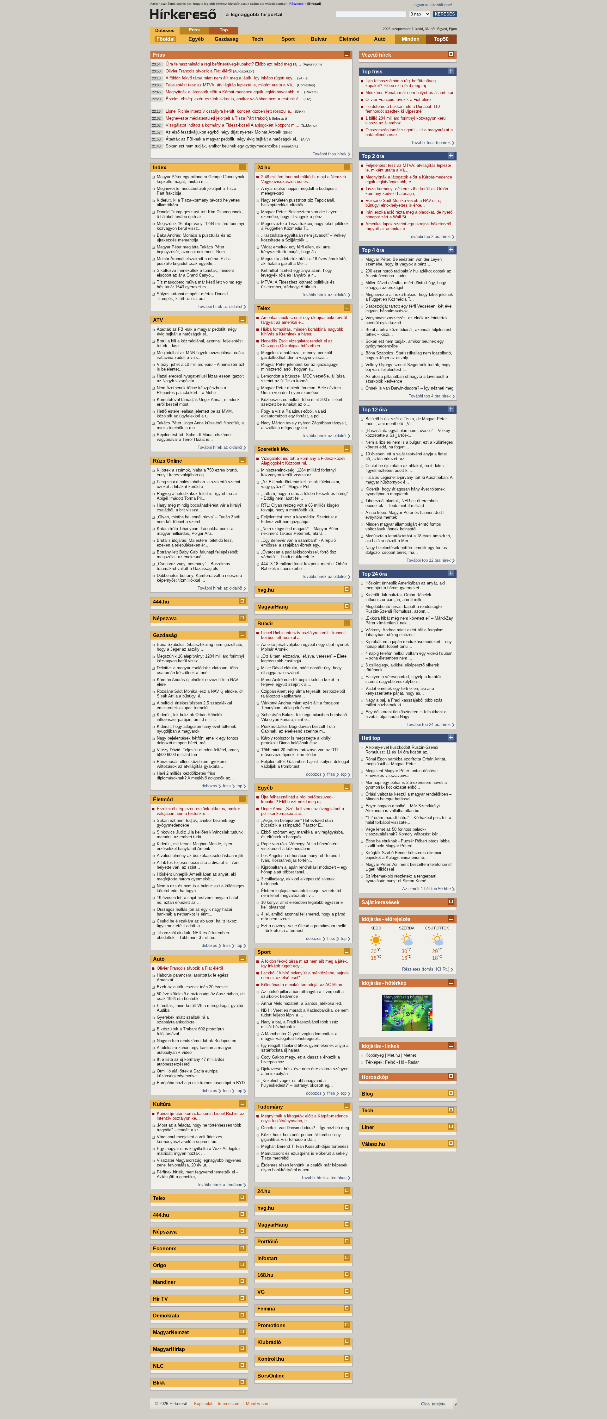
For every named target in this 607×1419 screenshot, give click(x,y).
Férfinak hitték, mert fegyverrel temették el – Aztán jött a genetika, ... (197, 1174)
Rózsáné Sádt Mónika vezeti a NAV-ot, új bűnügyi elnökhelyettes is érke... (403, 203)
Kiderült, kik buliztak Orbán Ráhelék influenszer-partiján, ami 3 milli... (398, 597)
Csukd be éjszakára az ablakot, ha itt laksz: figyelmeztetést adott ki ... (405, 468)
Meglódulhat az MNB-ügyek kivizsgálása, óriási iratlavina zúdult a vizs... (200, 355)
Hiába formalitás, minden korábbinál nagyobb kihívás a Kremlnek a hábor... (302, 331)
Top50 (441, 39)
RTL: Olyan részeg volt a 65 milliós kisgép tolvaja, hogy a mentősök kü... (300, 507)
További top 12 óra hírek (429, 560)
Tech (257, 39)
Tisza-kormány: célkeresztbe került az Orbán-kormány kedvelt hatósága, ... (407, 191)
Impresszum (229, 1403)
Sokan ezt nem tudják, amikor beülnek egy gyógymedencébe (222, 146)
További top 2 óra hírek (430, 236)
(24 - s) (303, 78)
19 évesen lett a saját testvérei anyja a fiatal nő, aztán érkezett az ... (406, 456)
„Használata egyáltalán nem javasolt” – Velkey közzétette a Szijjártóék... (407, 433)
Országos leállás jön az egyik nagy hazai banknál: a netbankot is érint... (194, 911)
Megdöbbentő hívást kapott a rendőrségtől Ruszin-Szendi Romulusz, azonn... (404, 609)
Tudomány (270, 1107)
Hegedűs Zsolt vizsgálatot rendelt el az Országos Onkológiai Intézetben (297, 343)
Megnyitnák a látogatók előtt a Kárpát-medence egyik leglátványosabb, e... (235, 92)
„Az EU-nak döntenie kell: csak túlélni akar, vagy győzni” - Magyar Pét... (300, 484)
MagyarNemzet (171, 1332)
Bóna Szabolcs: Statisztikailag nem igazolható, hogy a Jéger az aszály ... (408, 355)
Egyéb (196, 39)
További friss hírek (329, 154)
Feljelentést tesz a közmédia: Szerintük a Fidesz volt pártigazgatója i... (299, 519)
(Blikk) (300, 111)
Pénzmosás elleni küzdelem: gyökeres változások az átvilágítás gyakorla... (192, 764)
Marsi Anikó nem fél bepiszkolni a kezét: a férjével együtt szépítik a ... (300, 682)
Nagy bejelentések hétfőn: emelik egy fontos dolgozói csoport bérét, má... (406, 550)
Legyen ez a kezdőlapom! (432, 5)
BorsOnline (271, 1375)
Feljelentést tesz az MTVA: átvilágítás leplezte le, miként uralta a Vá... (231, 85)
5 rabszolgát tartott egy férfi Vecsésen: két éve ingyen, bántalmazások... (408, 308)
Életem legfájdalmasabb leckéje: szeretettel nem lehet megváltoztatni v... (301, 893)
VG (261, 1292)
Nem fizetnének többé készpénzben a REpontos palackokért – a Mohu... (191, 390)
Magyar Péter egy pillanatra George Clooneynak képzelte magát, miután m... (200, 179)
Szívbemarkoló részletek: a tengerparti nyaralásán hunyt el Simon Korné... (400, 878)
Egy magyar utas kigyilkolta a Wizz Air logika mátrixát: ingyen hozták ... (198, 1151)
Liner (368, 1127)
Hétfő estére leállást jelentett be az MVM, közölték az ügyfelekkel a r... (195, 413)
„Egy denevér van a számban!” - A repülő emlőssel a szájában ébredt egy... (298, 542)
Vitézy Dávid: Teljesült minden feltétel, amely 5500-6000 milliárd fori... (198, 752)
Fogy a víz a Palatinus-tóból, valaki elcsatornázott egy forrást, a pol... (293, 413)
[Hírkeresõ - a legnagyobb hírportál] (216, 14)
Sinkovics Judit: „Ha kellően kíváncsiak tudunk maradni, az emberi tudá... (200, 834)
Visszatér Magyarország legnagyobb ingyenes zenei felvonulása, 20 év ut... (199, 1162)
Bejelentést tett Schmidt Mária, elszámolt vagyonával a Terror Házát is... (195, 437)
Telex (159, 1198)
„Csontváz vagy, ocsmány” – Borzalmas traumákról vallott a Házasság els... (193, 566)
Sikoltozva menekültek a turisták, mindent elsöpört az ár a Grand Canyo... (195, 273)
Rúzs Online (167, 461)
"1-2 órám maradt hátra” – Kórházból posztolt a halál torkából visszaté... (408, 820)
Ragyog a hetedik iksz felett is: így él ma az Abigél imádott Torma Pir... (197, 496)
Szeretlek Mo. (273, 449)
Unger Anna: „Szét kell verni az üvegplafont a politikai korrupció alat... (302, 811)
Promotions (271, 1325)
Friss (194, 29)
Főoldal (165, 39)
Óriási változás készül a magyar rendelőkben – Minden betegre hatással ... (408, 796)
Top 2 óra (373, 156)
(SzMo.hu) (309, 125)
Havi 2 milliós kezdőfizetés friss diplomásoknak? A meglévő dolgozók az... (195, 775)
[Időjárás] (407, 1029)
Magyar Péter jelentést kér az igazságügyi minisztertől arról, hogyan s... (299, 367)
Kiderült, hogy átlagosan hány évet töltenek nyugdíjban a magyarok (405, 491)
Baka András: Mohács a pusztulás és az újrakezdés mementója (194, 237)
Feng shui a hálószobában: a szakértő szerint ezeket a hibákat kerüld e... (198, 484)
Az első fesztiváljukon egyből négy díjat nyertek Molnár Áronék (224, 132)
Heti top (371, 738)
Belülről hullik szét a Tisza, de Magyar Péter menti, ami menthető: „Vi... (406, 421)
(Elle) (307, 99)
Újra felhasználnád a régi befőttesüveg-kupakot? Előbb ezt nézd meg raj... (234, 64)
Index (159, 167)
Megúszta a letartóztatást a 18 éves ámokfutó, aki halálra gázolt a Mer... (408, 538)
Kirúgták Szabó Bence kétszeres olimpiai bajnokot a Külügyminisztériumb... (403, 855)
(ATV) (305, 139)
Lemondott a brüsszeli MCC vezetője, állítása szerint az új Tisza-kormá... (303, 378)
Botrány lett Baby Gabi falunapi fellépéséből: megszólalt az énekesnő (197, 554)
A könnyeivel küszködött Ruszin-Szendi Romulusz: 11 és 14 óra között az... (401, 749)
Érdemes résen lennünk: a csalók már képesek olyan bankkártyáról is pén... (304, 1167)
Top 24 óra (374, 574)
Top (224, 29)
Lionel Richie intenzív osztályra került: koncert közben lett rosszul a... (230, 111)
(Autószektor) (243, 71)
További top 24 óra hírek (429, 724)
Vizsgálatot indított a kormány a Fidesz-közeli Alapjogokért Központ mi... (233, 125)
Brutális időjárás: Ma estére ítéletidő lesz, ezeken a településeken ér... (195, 542)
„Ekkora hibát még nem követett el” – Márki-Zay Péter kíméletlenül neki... (409, 620)
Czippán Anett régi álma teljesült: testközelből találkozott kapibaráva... (303, 693)
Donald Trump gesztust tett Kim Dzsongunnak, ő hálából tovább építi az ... (200, 214)
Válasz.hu (373, 1144)
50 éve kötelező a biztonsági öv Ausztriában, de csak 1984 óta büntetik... (201, 996)
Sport (288, 39)
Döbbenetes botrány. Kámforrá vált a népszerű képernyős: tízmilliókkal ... (199, 578)
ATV (158, 320)
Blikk (159, 1382)
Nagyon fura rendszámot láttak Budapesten (196, 1040)
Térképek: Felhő (380, 1062)
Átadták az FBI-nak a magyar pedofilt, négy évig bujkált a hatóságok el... (233, 139)
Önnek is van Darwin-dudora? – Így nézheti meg (409, 388)
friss (227, 786)
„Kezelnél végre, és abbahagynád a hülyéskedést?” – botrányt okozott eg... (297, 1083)
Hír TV (160, 1299)
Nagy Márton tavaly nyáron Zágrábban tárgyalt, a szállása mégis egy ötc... (304, 425)
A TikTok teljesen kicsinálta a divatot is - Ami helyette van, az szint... (198, 865)
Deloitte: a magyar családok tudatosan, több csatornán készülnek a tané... (197, 670)
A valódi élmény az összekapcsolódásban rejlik (200, 855)
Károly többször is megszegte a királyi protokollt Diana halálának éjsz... (296, 740)
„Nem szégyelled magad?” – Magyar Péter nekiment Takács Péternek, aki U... (299, 531)
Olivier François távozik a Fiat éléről (199, 71)
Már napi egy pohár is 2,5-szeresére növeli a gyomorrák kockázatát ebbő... (406, 785)
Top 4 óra (373, 250)
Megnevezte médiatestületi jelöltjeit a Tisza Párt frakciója (219, 118)
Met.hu (393, 1055)
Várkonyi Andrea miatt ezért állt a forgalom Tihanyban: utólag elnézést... (404, 632)
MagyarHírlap (169, 1349)
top (239, 786)
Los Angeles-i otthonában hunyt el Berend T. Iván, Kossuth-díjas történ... (301, 858)
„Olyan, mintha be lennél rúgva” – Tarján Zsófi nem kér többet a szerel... (198, 519)
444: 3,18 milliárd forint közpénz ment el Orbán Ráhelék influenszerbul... (304, 566)
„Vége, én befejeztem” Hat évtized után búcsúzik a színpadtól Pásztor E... (297, 823)
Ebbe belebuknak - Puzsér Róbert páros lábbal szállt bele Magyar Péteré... (408, 843)
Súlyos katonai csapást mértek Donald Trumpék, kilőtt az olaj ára (192, 296)
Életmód (349, 39)
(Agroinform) (312, 64)
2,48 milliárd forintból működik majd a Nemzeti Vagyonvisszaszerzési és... (303, 179)
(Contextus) (306, 85)
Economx (164, 1248)
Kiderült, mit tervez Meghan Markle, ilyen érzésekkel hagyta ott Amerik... (194, 846)
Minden (411, 39)
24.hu (264, 167)
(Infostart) (279, 118)
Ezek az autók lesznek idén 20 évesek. (193, 987)
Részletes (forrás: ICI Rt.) (425, 969)
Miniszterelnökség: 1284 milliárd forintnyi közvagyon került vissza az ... (298, 472)
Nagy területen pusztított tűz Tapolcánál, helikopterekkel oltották (298, 202)
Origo (159, 1265)
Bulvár (319, 39)
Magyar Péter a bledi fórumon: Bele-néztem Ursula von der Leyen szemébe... (301, 390)
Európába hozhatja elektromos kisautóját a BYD (201, 1082)
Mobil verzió (257, 1403)
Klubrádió (269, 1342)
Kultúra (162, 1104)
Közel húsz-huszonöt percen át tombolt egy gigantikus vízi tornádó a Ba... (301, 1137)
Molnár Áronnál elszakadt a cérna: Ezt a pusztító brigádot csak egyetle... (193, 261)
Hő (401, 1062)
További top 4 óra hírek (430, 396)
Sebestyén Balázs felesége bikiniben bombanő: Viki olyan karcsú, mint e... (304, 717)
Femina (266, 1308)
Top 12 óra (374, 409)
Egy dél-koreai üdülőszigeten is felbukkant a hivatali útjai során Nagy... (405, 714)
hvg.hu (265, 590)
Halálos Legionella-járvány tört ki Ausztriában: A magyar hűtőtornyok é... (408, 479)
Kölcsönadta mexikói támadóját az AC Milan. (302, 984)
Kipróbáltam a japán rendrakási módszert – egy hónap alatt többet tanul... (408, 644)
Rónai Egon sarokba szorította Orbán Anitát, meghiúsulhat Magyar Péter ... (405, 761)
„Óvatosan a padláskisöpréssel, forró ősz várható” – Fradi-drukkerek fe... (298, 554)
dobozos (209, 786)
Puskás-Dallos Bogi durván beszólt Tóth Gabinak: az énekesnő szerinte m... (298, 729)
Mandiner (164, 1282)
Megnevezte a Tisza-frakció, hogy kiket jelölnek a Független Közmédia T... (409, 297)
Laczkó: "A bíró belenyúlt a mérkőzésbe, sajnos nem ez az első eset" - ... (305, 975)
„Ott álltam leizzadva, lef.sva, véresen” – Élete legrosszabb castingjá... (303, 658)
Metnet (409, 1055)
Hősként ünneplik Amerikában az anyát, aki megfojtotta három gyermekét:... (405, 585)
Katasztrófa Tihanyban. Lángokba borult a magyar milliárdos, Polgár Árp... (195, 531)
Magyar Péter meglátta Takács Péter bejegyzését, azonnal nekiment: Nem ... (193, 249)
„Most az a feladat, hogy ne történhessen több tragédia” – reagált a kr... (199, 1127)
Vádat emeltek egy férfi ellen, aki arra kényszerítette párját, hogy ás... (399, 691)
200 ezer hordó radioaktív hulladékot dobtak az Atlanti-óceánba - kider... (408, 273)
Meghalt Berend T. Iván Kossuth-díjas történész (305, 1146)
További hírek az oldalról (220, 306)
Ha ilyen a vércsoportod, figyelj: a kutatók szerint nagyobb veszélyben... (403, 679)
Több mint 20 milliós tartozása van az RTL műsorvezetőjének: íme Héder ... (300, 752)
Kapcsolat (203, 1403)
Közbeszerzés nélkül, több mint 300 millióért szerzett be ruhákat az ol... (301, 402)
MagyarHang (272, 606)
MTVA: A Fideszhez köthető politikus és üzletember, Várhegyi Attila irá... (297, 284)
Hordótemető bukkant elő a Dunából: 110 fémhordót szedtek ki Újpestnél (402, 109)
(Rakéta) (311, 92)
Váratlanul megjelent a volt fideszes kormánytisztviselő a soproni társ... (189, 1139)
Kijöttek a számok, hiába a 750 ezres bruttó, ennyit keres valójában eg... (197, 472)
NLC (158, 1366)
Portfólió (267, 1241)
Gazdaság (227, 39)
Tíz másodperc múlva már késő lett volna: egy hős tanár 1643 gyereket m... (199, 284)
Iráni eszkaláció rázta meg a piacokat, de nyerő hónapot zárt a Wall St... (408, 214)
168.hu (265, 1275)
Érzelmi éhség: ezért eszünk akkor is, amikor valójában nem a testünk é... (235, 99)
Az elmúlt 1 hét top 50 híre (426, 888)
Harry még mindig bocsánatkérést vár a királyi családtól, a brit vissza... (199, 507)
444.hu (161, 601)
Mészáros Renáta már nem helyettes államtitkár (409, 92)
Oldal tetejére (433, 1404)
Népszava (165, 618)
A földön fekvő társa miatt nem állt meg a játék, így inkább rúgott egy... (231, 78)
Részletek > (297, 3)
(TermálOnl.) (288, 146)
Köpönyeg (374, 1055)
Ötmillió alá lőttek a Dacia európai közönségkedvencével (187, 1073)
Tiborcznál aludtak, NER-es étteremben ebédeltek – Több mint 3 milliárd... (401, 503)
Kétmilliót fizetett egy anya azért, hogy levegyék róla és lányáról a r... (296, 273)
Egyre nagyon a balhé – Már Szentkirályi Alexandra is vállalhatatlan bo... (402, 808)
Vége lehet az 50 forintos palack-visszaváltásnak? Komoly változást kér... (403, 831)
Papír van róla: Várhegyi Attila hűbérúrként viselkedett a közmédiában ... (300, 846)
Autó (380, 39)
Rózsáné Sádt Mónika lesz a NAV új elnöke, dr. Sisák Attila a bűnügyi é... (200, 693)
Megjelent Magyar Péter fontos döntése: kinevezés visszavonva (402, 773)
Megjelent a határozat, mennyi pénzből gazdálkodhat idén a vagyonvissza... (296, 355)
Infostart (267, 1258)
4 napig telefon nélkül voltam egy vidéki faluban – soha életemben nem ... (408, 655)
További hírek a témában (219, 1184)
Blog (367, 1094)
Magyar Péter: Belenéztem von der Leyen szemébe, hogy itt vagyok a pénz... (403, 261)
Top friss (372, 71)
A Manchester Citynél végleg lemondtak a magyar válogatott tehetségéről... (299, 1036)
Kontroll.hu (270, 1359)
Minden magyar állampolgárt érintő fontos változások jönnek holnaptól (403, 526)
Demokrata (166, 1315)
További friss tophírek (431, 142)
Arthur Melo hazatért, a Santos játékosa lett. (301, 1003)
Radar (413, 1062)
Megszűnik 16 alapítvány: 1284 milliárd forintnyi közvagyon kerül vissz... (200, 226)
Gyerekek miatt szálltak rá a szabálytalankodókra (183, 1019)
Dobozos (165, 30)
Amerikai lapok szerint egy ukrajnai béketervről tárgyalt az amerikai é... (408, 226)
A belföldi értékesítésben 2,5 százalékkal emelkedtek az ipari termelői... (194, 705)
